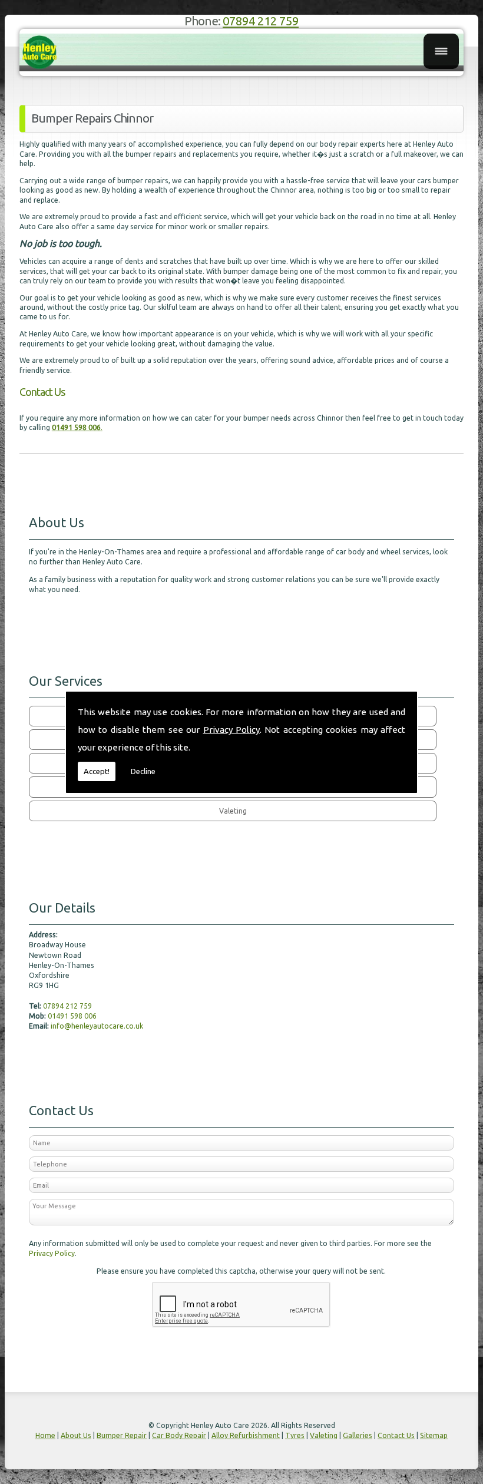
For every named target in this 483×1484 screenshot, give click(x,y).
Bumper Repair (122, 1435)
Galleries (357, 1435)
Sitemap (434, 1435)
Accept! (97, 771)
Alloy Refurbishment (245, 1435)
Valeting (324, 1435)
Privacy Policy (231, 730)
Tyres (295, 1435)
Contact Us (396, 1435)
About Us (76, 1435)
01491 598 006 (72, 1016)
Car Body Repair (179, 1435)
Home (45, 1435)
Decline (143, 771)
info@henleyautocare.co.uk (97, 1026)
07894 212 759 (261, 21)
